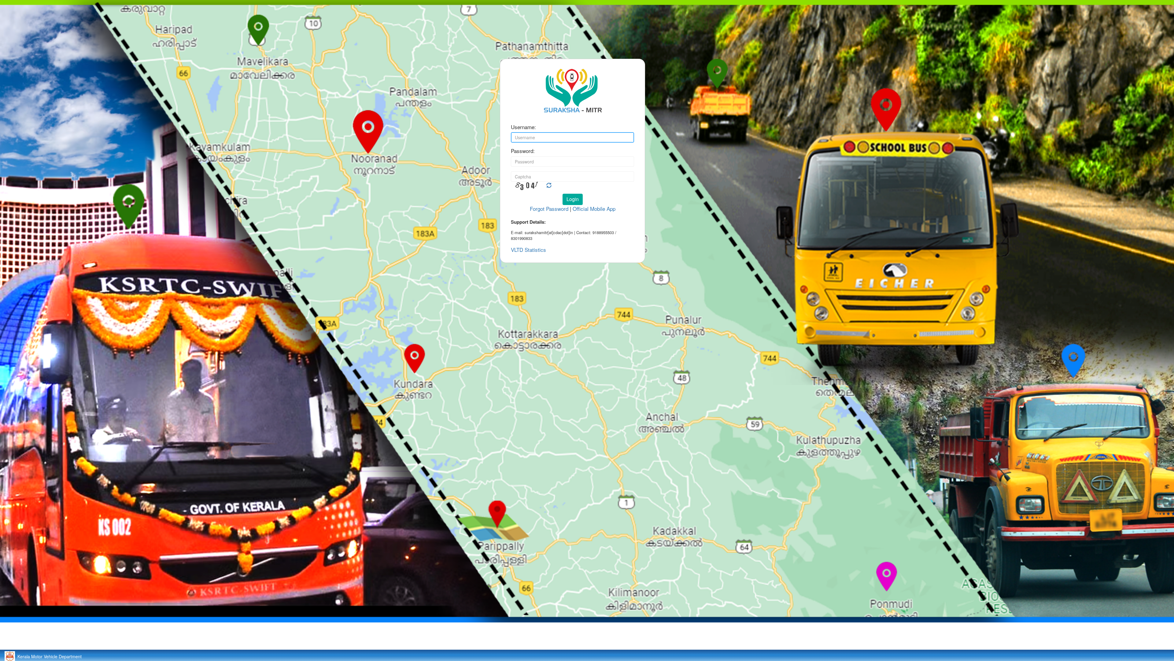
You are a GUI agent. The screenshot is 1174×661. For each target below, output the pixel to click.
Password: (523, 151)
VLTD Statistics (528, 249)
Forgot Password (549, 208)
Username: (523, 127)
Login (573, 199)
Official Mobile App (594, 208)
